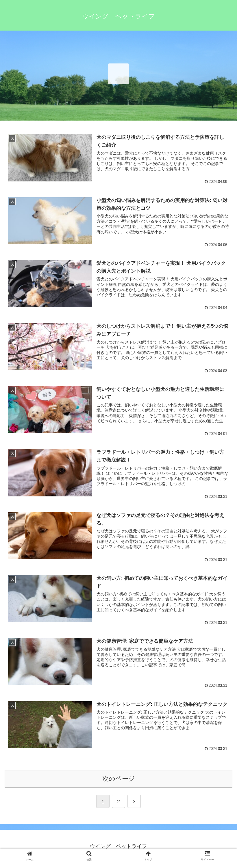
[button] (219, 785)
